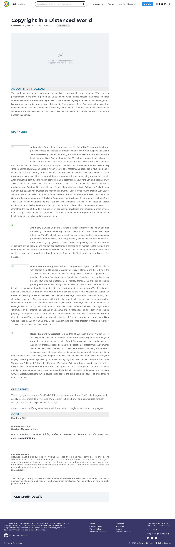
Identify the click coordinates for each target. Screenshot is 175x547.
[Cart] (169, 4)
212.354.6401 (152, 530)
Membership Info (27, 438)
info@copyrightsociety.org (158, 534)
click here (23, 483)
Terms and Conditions (13, 543)
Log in (162, 4)
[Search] (83, 4)
